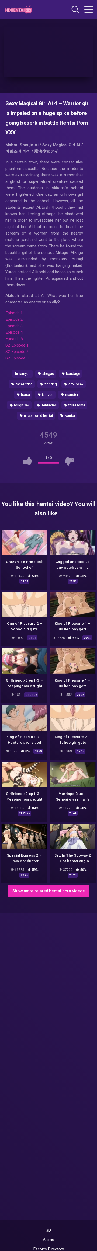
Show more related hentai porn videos (48, 891)
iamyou (24, 374)
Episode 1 (14, 312)
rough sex (21, 405)
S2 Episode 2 (17, 351)
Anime (48, 1239)
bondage (72, 374)
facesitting (24, 384)
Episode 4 (14, 332)
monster (71, 395)
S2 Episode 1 (17, 345)
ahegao (47, 374)
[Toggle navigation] (88, 9)
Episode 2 (14, 319)
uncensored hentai (38, 416)
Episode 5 (14, 338)
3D (48, 1230)
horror (25, 395)
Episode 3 (14, 325)
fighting (50, 384)
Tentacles (48, 405)
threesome (76, 405)
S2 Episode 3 (17, 358)
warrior (69, 416)
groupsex (75, 384)
